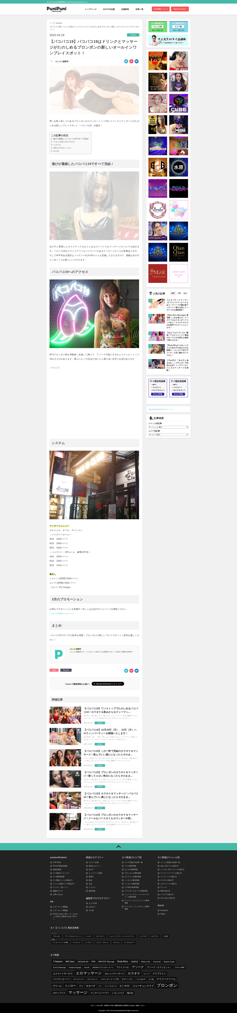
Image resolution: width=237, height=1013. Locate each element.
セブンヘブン (127, 979)
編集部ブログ (58, 891)
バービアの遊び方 (166, 894)
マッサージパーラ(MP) (60, 942)
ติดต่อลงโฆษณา (180, 9)
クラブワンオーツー (61, 979)
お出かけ (92, 907)
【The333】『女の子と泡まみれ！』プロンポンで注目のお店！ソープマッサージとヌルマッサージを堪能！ (177, 365)
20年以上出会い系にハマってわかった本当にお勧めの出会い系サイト (65, 916)
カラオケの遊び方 (166, 880)
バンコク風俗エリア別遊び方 (63, 884)
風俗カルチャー (94, 866)
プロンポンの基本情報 (133, 873)
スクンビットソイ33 (110, 979)
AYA (93, 961)
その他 (91, 910)
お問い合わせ (58, 894)
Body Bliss (122, 961)
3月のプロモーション (62, 148)
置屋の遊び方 (165, 891)
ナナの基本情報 (130, 866)
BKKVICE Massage (106, 962)
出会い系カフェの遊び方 (169, 866)
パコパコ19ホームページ (62, 613)
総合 (185, 293)
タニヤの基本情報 (131, 869)
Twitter (162, 914)
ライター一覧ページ (60, 887)
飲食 (90, 880)
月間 (179, 293)
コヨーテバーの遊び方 (168, 884)
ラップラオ (143, 936)
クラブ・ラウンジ (103, 942)
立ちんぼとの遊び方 (167, 898)
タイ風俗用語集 (58, 877)
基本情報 (92, 891)
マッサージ (76, 942)
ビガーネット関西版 (60, 910)
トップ (52, 23)
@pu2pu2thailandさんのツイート (160, 409)
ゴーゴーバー (78, 979)
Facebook (164, 910)
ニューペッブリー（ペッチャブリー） (122, 936)
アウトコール (122, 967)
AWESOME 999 (83, 962)
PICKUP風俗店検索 (60, 866)
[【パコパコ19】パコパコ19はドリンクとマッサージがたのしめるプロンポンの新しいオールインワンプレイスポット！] (137, 62)
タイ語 (151, 979)
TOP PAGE (57, 862)
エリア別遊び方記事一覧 (134, 862)
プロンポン (56, 936)
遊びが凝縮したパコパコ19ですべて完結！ (71, 139)
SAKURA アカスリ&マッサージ (102, 967)
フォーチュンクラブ (143, 985)
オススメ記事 (94, 862)
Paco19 (66, 670)
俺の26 (130, 993)
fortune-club (145, 962)
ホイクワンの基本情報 (133, 877)
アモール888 (179, 967)
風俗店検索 (57, 869)
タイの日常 (93, 903)
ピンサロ (124, 985)
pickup (58, 23)
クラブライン (159, 973)
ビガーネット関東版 (60, 907)
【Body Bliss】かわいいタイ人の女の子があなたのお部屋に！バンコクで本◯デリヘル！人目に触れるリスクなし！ (177, 350)
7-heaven (57, 961)
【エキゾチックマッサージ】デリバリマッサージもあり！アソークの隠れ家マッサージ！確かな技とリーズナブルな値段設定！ (177, 305)
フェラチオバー (129, 942)
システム (57, 145)
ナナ (100, 986)
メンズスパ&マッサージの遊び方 (172, 869)
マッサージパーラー (100, 993)
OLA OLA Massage (59, 967)
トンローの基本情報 (132, 880)
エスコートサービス (63, 973)
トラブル (92, 887)
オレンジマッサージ (115, 973)
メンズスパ (88, 942)
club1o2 (134, 961)
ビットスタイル (110, 986)
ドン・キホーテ (87, 986)
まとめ (56, 151)
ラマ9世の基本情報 (132, 887)
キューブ (146, 974)
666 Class (70, 961)
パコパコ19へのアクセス (64, 142)
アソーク (138, 967)
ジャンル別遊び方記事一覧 (170, 862)
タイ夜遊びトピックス (61, 873)
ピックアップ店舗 (95, 873)
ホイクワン (155, 936)
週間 (173, 293)
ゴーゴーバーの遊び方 (168, 877)
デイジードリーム (166, 979)
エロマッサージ (89, 973)
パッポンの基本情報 (132, 884)
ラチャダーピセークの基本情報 (136, 891)
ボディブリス (59, 993)
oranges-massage (75, 967)
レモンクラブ (118, 993)
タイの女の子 (141, 979)
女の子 (91, 869)
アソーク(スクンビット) (73, 936)
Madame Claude (169, 962)
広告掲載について (161, 9)
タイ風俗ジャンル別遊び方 (63, 880)
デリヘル (163, 887)
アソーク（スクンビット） (159, 967)
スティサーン (100, 936)
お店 (90, 884)
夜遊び (91, 877)
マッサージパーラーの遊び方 (171, 873)
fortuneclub (157, 962)
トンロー (88, 936)
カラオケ (134, 973)
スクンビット (92, 979)
